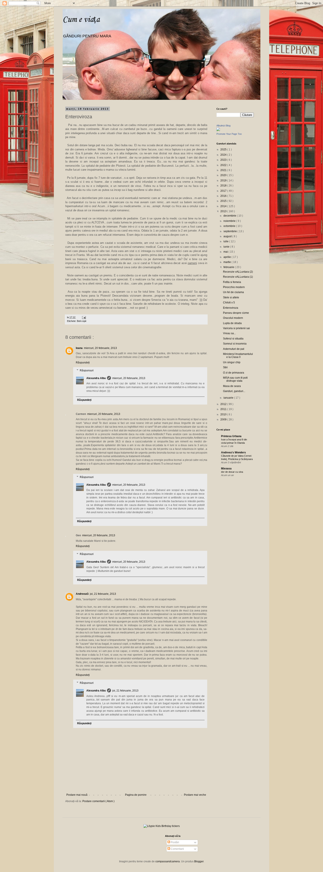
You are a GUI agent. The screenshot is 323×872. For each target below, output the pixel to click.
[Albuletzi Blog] (218, 130)
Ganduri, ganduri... (234, 391)
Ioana (79, 348)
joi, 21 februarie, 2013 (103, 593)
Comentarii (177, 848)
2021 (223, 170)
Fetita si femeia (232, 282)
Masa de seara (232, 386)
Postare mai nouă (76, 794)
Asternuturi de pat (233, 348)
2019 (223, 180)
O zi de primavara (233, 372)
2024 (223, 154)
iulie (226, 241)
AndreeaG (82, 593)
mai (226, 251)
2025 (223, 149)
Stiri (225, 367)
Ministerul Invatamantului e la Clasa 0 (238, 355)
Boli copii (81, 321)
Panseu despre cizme (236, 312)
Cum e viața (81, 19)
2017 (223, 190)
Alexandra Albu (96, 378)
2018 (223, 185)
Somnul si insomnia (235, 343)
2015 (223, 200)
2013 (223, 211)
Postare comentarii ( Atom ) (98, 801)
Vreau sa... (229, 333)
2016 (223, 195)
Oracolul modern (233, 317)
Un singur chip (231, 362)
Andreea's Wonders (233, 452)
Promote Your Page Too (229, 134)
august (227, 236)
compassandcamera (167, 861)
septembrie (230, 231)
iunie (226, 246)
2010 (223, 414)
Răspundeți (83, 362)
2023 (223, 159)
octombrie (229, 226)
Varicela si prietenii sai (236, 328)
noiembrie (229, 221)
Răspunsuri (87, 370)
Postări (174, 842)
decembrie (230, 215)
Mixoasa (226, 468)
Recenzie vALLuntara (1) (238, 276)
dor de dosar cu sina (232, 472)
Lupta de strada (232, 323)
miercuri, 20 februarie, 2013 (100, 348)
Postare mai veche (195, 794)
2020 (223, 175)
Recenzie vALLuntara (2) (238, 271)
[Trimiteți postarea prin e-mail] (83, 317)
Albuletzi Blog (223, 125)
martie (227, 262)
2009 (223, 419)
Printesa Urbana (231, 436)
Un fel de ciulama (233, 292)
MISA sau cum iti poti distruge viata (235, 379)
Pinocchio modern (234, 287)
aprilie (227, 257)
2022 (223, 165)
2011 (223, 409)
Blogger (198, 861)
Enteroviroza (230, 307)
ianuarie (228, 397)
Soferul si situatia (233, 338)
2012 (223, 404)
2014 (223, 206)
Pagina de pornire (136, 794)
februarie (229, 267)
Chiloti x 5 (229, 302)
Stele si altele (231, 297)
